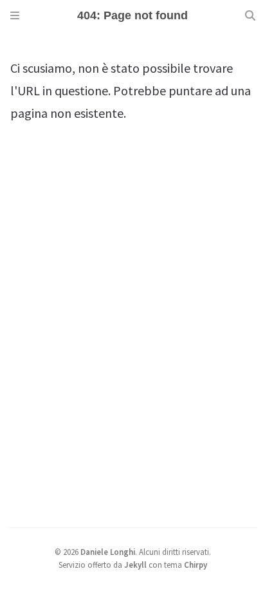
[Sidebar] (15, 15)
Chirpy (195, 564)
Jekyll (135, 564)
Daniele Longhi (107, 552)
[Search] (250, 15)
